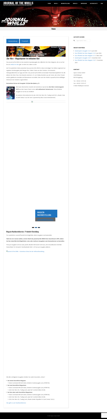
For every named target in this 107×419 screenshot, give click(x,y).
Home (49, 3)
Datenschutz (94, 3)
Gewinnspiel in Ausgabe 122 (82, 51)
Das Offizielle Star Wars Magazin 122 (85, 53)
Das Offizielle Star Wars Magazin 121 (85, 55)
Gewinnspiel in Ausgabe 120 (82, 58)
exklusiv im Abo (15, 64)
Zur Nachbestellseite (20, 220)
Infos (55, 3)
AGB (102, 3)
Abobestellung (65, 3)
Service (75, 3)
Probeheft (25, 41)
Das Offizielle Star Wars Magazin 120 (85, 60)
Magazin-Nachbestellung (19, 213)
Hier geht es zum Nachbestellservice (16, 403)
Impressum (84, 3)
